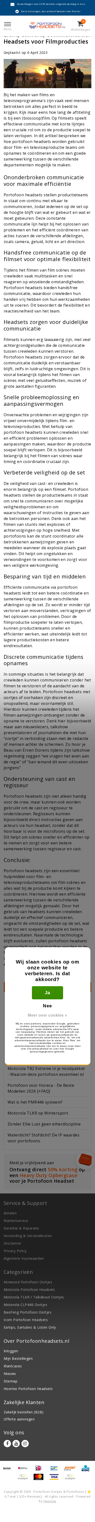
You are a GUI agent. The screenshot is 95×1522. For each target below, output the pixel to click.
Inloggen (11, 1351)
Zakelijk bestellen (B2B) (24, 1412)
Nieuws (10, 1373)
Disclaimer (12, 1243)
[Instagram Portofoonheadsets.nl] (25, 1443)
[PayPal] (24, 1479)
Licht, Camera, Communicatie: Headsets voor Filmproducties (47, 38)
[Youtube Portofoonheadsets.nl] (16, 1443)
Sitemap (10, 1381)
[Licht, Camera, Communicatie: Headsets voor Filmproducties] (47, 75)
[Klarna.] (71, 1479)
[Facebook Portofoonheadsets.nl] (7, 1443)
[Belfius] (24, 1470)
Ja (47, 992)
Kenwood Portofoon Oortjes (28, 1282)
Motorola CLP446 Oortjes (25, 1304)
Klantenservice (16, 1220)
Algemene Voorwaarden (24, 1258)
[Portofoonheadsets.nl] (47, 25)
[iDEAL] (40, 1470)
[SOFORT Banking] (71, 1470)
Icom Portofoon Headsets (26, 1319)
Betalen (10, 1213)
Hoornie (50, 1501)
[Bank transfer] (9, 1470)
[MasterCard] (40, 1479)
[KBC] (86, 1470)
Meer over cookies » (47, 1015)
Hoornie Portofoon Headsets (28, 1388)
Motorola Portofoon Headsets (29, 1289)
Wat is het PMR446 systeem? (35, 1102)
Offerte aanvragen (19, 1419)
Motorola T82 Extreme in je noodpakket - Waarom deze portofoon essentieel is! (46, 1071)
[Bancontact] (56, 1470)
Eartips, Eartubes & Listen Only (30, 1327)
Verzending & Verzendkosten (28, 1235)
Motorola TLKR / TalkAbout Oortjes (34, 1297)
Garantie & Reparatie (21, 1228)
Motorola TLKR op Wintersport (38, 1113)
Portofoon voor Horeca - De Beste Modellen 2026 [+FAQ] (41, 1088)
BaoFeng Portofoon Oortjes (27, 1312)
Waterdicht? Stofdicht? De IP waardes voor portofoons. (43, 1138)
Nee (47, 1005)
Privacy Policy (15, 1250)
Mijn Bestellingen (18, 1358)
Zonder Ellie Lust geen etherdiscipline (44, 1124)
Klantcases (13, 1366)
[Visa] (56, 1479)
